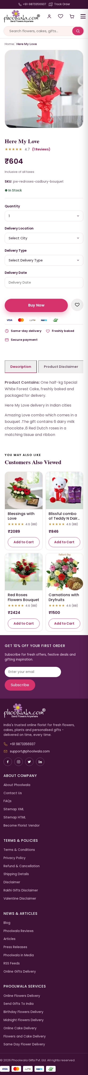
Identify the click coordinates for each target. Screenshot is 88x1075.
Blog (7, 923)
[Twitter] (29, 762)
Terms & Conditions (19, 850)
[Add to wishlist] (77, 305)
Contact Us (13, 793)
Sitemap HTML (15, 817)
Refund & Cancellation (22, 866)
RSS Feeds (12, 963)
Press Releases (15, 947)
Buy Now (36, 305)
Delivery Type (16, 250)
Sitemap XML (14, 809)
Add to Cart (24, 542)
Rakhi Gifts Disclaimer (21, 890)
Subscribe (20, 685)
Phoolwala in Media (19, 955)
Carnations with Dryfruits (64, 597)
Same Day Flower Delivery (24, 1044)
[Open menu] (83, 16)
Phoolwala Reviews (19, 931)
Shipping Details (16, 874)
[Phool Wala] (20, 16)
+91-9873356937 (34, 4)
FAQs (7, 801)
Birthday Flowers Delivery (23, 1012)
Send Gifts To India (19, 1004)
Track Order (62, 4)
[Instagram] (18, 762)
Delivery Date (16, 273)
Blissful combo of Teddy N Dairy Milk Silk (64, 518)
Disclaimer (12, 882)
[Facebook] (8, 762)
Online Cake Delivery (20, 1028)
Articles (9, 939)
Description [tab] (20, 366)
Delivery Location (19, 228)
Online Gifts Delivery (20, 971)
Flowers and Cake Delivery (25, 1036)
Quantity (12, 206)
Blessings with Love (21, 516)
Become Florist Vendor (22, 825)
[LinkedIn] (40, 762)
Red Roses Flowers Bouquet (23, 597)
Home (9, 44)
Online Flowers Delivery (22, 996)
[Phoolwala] (44, 710)
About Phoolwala (17, 785)
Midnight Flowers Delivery (24, 1020)
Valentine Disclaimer (20, 898)
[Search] (78, 31)
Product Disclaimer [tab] (61, 366)
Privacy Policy (15, 858)
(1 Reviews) (41, 149)
